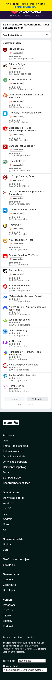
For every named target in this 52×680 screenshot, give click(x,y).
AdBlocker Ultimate (19, 285)
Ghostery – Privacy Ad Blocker (25, 112)
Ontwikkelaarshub (14, 456)
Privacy (6, 637)
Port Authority (17, 270)
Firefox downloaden (25, 7)
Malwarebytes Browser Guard (25, 296)
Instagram (9, 604)
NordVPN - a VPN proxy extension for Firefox (27, 308)
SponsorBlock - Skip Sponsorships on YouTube (23, 129)
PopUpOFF (15, 224)
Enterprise (9, 564)
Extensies (15, 15)
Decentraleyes (17, 161)
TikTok (7, 615)
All (4, 529)
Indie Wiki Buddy (18, 330)
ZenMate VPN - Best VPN (22, 375)
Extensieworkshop (14, 451)
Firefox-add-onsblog (15, 445)
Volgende (37, 399)
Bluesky (7, 620)
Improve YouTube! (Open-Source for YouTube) (27, 193)
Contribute (9, 584)
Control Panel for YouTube (23, 255)
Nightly (7, 544)
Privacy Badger (17, 64)
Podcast (8, 626)
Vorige (14, 399)
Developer (9, 590)
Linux (6, 524)
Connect (8, 579)
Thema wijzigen (10, 666)
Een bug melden (12, 477)
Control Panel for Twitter (22, 209)
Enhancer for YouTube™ (22, 146)
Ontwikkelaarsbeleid (15, 461)
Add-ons (8, 435)
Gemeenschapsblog (14, 467)
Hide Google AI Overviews (23, 364)
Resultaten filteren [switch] (13, 35)
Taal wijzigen (9, 661)
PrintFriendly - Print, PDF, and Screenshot (25, 353)
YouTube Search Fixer (21, 240)
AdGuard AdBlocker (20, 79)
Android (7, 518)
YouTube (8, 610)
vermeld (20, 643)
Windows (8, 503)
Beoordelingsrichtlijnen (16, 482)
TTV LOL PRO (16, 386)
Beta (6, 549)
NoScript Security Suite (21, 176)
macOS (7, 508)
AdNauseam (15, 341)
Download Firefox (13, 497)
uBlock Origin (16, 49)
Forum (6, 472)
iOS (5, 513)
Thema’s (26, 15)
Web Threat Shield (19, 319)
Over (6, 440)
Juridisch (31, 637)
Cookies (18, 637)
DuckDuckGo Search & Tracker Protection (26, 96)
